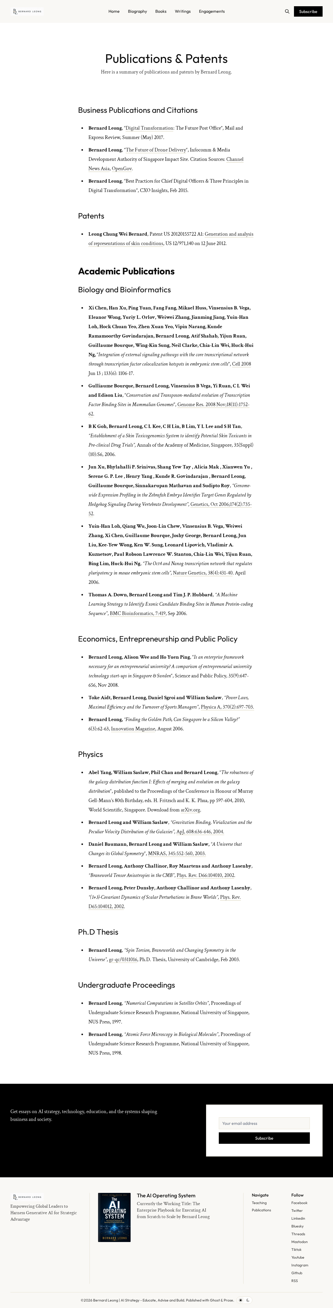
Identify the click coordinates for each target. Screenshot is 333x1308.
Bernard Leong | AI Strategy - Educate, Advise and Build (138, 1300)
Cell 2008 (241, 364)
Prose (228, 1300)
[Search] (287, 11)
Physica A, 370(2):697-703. (227, 707)
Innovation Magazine (133, 728)
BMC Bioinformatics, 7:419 (137, 613)
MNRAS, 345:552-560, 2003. (177, 853)
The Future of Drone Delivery (156, 150)
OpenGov (122, 168)
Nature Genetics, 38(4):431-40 (203, 573)
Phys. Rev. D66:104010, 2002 (205, 875)
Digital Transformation (149, 128)
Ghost (215, 1300)
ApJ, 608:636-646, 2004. (200, 831)
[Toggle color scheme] (244, 1300)
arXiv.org (190, 810)
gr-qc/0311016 (123, 959)
